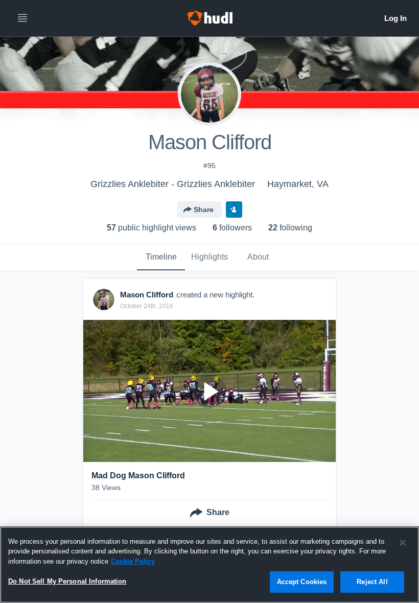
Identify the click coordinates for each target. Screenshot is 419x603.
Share (204, 209)
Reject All (372, 582)
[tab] (161, 257)
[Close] (402, 542)
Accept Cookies (302, 582)
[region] (209, 564)
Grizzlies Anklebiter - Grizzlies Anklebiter (172, 184)
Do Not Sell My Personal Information (67, 581)
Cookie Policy (133, 561)
